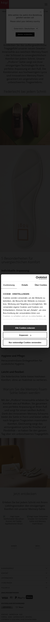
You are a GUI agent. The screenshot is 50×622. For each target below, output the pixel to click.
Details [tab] (25, 285)
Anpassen (23, 335)
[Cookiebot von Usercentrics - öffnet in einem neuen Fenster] (36, 278)
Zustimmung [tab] (9, 285)
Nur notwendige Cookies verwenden (25, 342)
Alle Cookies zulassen (25, 328)
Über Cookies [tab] (41, 285)
